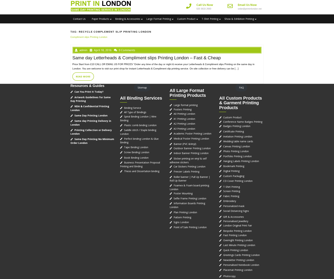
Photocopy (229, 276)
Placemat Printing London (237, 270)
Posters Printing (183, 109)
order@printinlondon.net (250, 8)
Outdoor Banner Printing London (192, 148)
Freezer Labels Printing (186, 171)
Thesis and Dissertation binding (141, 171)
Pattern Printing (182, 217)
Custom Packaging (233, 176)
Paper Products (100, 18)
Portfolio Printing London (237, 156)
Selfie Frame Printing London (190, 198)
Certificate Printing (233, 131)
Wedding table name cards (238, 141)
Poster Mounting (183, 193)
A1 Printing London (184, 118)
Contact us (79, 18)
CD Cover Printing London (238, 181)
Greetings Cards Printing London (241, 255)
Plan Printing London (185, 212)
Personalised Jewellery (235, 221)
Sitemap (142, 87)
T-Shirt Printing (210, 18)
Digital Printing (231, 171)
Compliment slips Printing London (88, 37)
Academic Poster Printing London (192, 133)
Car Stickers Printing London (189, 166)
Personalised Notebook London (241, 265)
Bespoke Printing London (237, 230)
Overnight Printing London (238, 240)
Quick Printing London (235, 250)
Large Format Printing (158, 18)
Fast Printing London (235, 235)
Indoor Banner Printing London (191, 153)
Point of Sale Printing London (190, 227)
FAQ (241, 87)
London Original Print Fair (237, 225)
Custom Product (186, 18)
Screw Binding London (136, 152)
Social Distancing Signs (236, 211)
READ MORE (83, 76)
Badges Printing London (236, 126)
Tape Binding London (136, 147)
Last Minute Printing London (239, 245)
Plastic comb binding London (140, 125)
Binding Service (132, 107)
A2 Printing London (184, 123)
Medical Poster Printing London (191, 138)
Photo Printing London (236, 151)
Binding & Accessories (127, 18)
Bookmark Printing (233, 166)
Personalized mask (233, 206)
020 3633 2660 (203, 8)
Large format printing (186, 105)
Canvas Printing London (236, 146)
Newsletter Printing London (238, 260)
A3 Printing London (184, 128)
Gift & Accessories (233, 216)
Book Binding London (136, 157)
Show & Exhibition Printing (239, 18)
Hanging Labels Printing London (241, 161)
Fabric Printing (231, 196)
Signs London (181, 222)
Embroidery (229, 201)
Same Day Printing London (91, 115)
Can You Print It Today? (89, 91)
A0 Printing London (184, 113)
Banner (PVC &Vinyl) (185, 144)
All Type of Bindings (135, 112)
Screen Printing (231, 191)
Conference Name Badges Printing (242, 121)
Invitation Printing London (237, 136)
